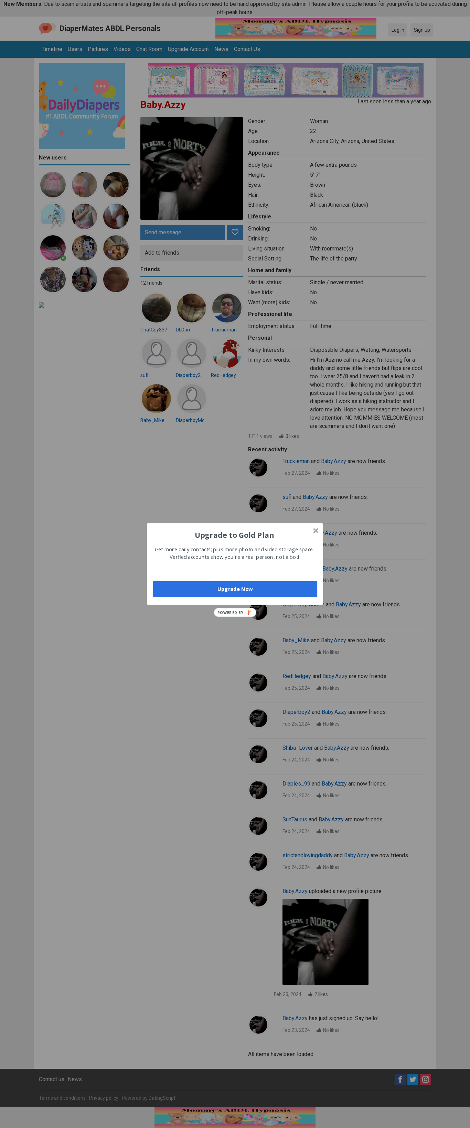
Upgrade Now (235, 588)
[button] (234, 534)
